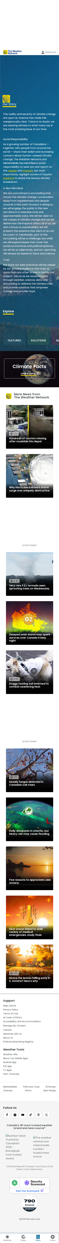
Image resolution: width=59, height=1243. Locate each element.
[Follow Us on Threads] (38, 1115)
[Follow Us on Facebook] (7, 1115)
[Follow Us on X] (46, 1115)
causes (12, 170)
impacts (28, 170)
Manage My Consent (14, 1025)
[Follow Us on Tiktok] (31, 1115)
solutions (8, 178)
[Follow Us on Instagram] (15, 1115)
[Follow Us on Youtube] (23, 1115)
